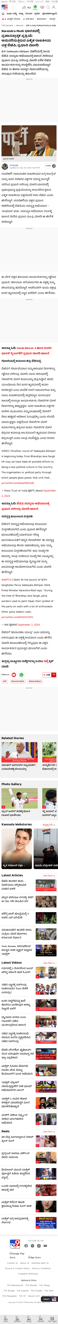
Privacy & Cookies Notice (17, 1269)
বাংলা (47, 1)
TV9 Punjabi (36, 1291)
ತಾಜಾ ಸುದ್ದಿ (12, 14)
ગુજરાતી (39, 1)
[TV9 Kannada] (4, 7)
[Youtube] (14, 675)
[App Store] (37, 1258)
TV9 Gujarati (23, 1291)
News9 (4, 1)
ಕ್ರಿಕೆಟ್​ (37, 14)
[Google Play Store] (19, 1256)
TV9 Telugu (44, 1285)
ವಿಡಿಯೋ (30, 19)
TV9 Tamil (48, 1291)
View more (47, 876)
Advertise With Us (40, 1263)
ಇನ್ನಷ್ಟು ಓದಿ (47, 825)
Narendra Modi (18, 681)
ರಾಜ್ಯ (21, 14)
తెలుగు (21, 1)
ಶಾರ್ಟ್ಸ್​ (53, 19)
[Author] (4, 166)
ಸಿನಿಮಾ (28, 14)
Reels (5, 1132)
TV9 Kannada (7, 25)
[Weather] (23, 7)
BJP (4, 681)
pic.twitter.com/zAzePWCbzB (17, 483)
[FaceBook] (26, 1246)
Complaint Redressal (28, 1274)
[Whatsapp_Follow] (21, 675)
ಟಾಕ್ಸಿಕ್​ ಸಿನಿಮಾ (13, 19)
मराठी (30, 1)
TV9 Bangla (9, 1291)
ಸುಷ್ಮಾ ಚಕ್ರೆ (14, 165)
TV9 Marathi (31, 1285)
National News (35, 681)
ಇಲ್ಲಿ (46, 661)
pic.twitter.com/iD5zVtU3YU (17, 617)
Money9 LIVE (48, 1296)
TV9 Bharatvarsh (15, 1285)
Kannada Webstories (16, 825)
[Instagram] (39, 1246)
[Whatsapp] (34, 7)
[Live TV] (41, 7)
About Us (24, 1263)
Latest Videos (11, 963)
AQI (29, 8)
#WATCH (6, 580)
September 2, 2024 (29, 625)
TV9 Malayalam (9, 1296)
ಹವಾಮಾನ (41, 19)
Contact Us (12, 1263)
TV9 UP (22, 1296)
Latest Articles (12, 876)
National (19, 25)
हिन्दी (13, 1)
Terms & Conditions (41, 1269)
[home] (3, 13)
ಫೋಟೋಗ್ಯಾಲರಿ (49, 14)
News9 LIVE (34, 1296)
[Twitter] (32, 1246)
